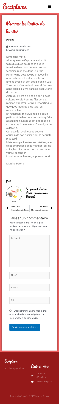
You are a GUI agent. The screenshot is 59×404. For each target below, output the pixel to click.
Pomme (10, 39)
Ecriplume (15, 6)
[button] (49, 6)
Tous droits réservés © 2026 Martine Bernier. (29, 396)
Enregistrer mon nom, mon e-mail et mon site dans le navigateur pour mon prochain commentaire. (28, 314)
